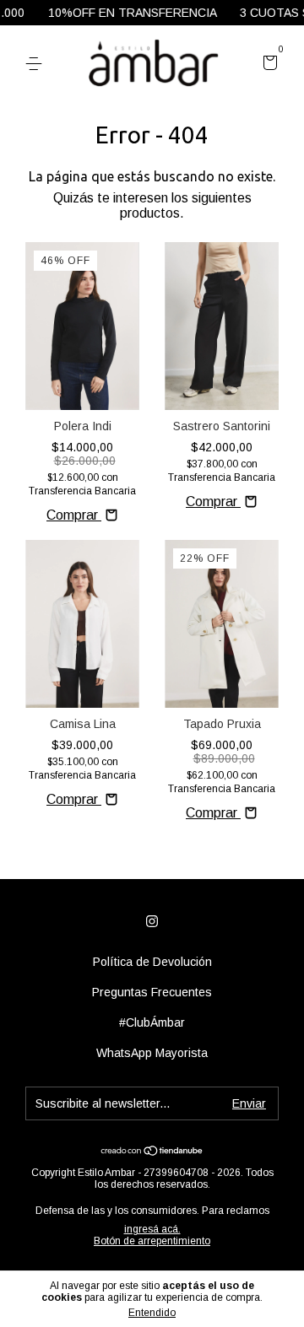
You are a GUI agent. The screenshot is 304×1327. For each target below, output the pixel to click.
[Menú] (36, 64)
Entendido (152, 1313)
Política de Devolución (152, 961)
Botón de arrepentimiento (152, 1241)
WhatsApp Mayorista (152, 1053)
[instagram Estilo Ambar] (152, 921)
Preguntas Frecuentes (152, 992)
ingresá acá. (152, 1229)
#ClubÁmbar (152, 1022)
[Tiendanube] (152, 1152)
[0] (267, 65)
